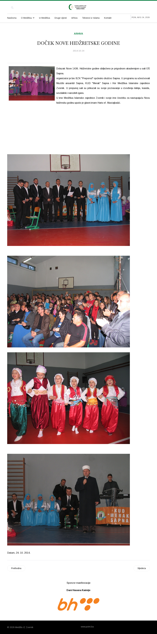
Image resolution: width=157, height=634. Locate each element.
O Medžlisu (26, 18)
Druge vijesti (61, 18)
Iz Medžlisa (44, 18)
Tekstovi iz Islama (91, 18)
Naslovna (11, 18)
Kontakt (107, 18)
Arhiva (74, 18)
